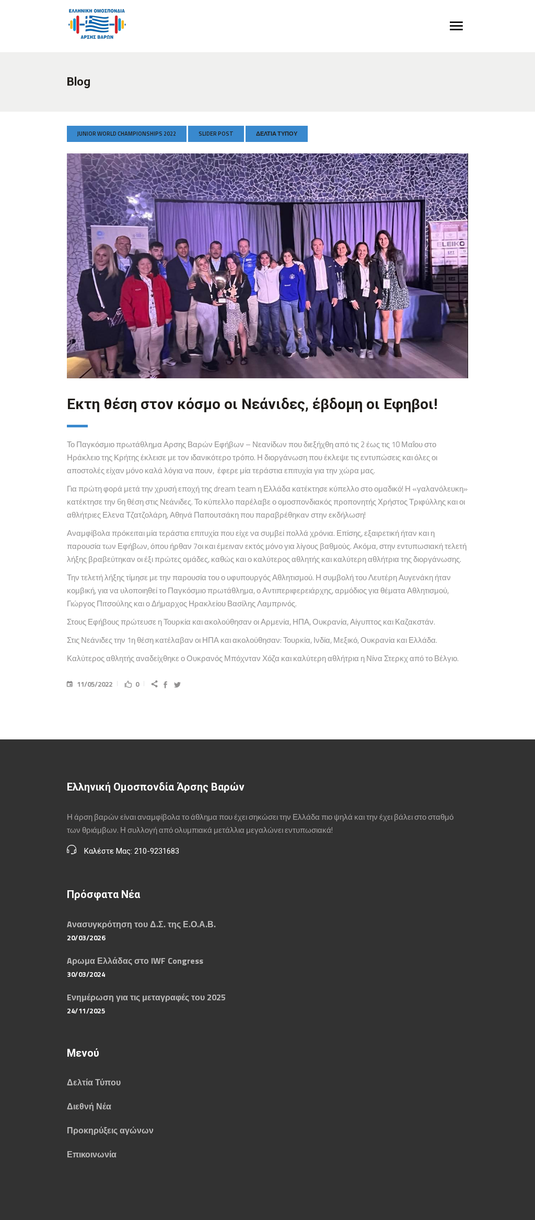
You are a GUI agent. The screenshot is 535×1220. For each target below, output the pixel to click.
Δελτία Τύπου (276, 133)
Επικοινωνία (92, 1154)
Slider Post (216, 133)
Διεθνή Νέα (89, 1106)
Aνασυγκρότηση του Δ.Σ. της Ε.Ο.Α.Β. (141, 924)
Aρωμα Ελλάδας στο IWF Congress (135, 960)
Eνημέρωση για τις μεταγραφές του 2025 (146, 997)
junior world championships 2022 (126, 133)
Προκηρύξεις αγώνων (110, 1130)
